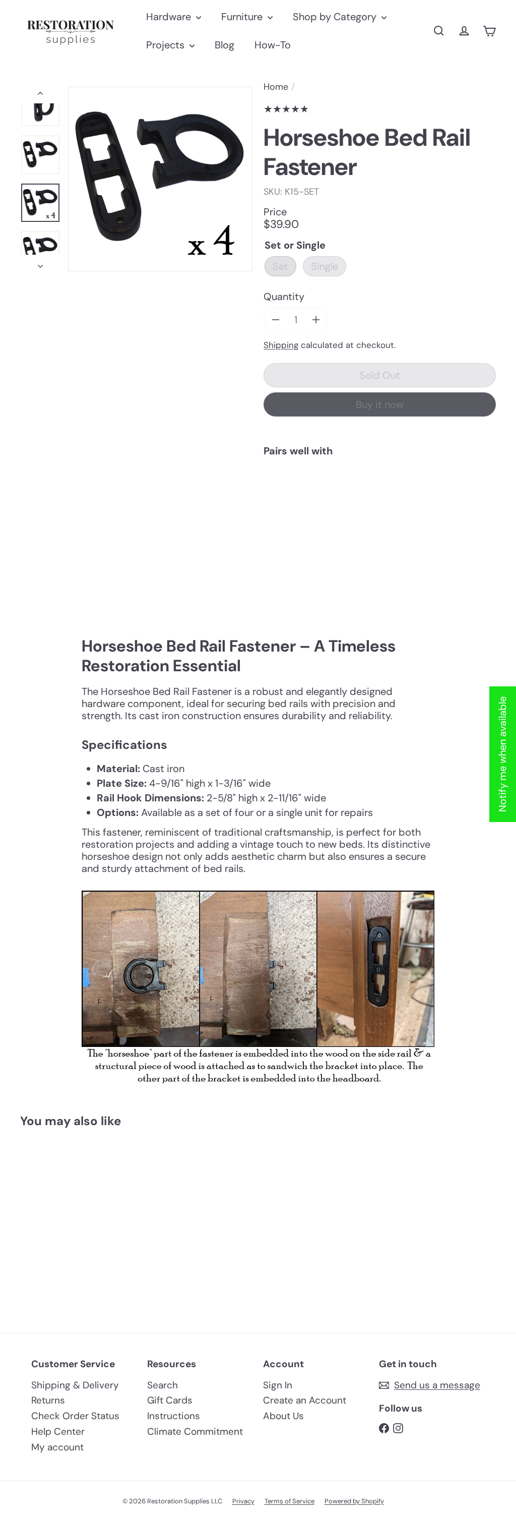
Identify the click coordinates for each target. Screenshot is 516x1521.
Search (162, 1385)
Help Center (58, 1431)
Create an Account (304, 1400)
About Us (283, 1416)
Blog (224, 44)
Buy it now (380, 404)
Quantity (284, 296)
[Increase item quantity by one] (316, 320)
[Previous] (40, 95)
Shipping (281, 344)
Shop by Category (336, 16)
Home (276, 87)
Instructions (173, 1416)
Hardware (170, 16)
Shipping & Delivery (75, 1385)
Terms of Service (289, 1501)
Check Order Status (75, 1416)
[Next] (40, 263)
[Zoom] (160, 179)
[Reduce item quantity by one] (276, 320)
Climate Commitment (195, 1431)
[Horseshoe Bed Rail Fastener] (380, 499)
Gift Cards (169, 1400)
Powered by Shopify (354, 1501)
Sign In (277, 1385)
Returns (48, 1400)
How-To (272, 44)
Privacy (243, 1501)
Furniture (243, 16)
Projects (166, 44)
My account (57, 1447)
